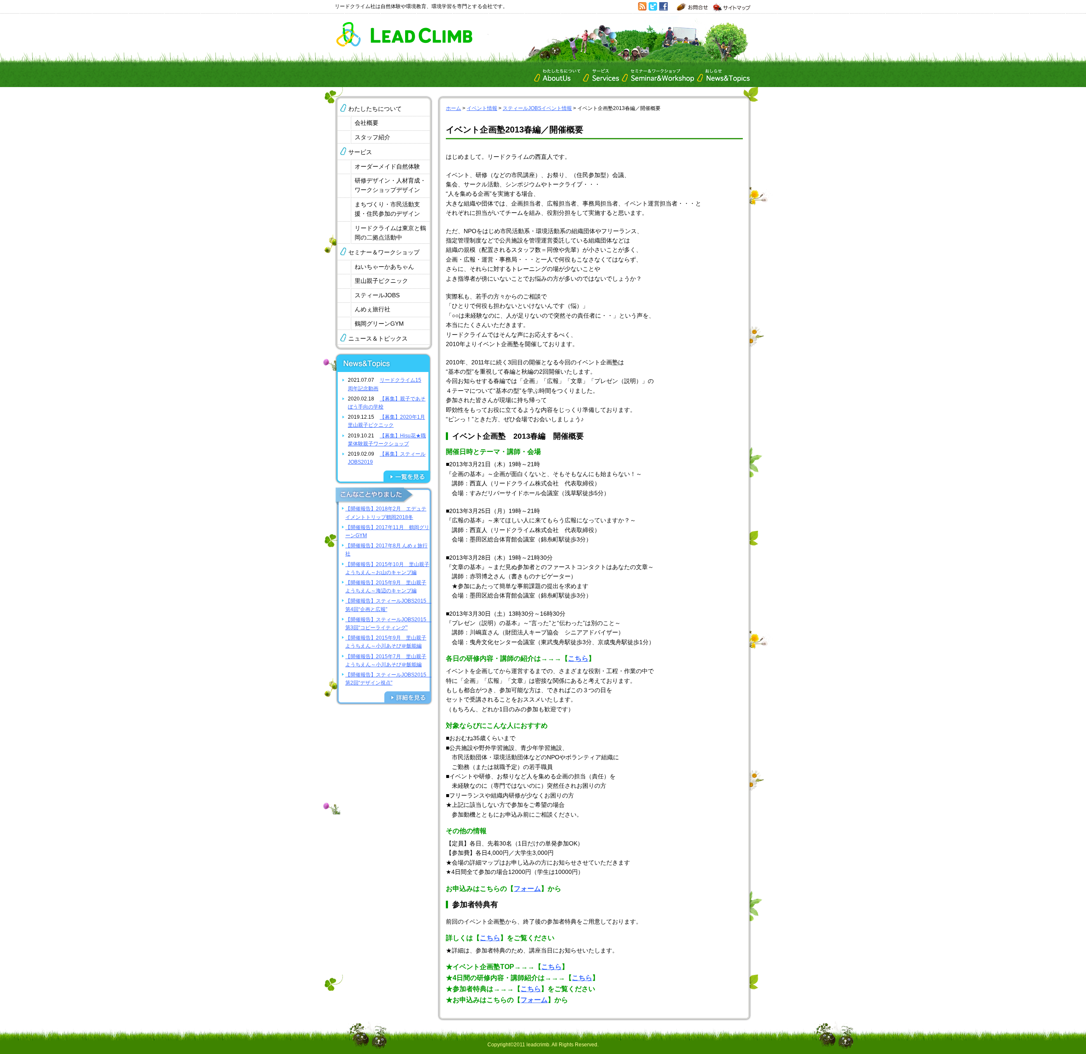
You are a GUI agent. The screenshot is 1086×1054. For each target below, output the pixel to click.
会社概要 (366, 122)
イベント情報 (482, 108)
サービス (360, 152)
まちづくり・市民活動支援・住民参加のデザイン (387, 209)
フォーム (527, 888)
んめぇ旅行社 (372, 309)
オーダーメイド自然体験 (387, 166)
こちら (578, 658)
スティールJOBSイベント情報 (537, 108)
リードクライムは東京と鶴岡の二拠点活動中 (390, 233)
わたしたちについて (375, 108)
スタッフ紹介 (372, 137)
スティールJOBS (377, 295)
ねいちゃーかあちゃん (384, 266)
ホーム (453, 108)
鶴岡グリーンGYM (379, 323)
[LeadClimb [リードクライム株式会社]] (404, 44)
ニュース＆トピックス (378, 338)
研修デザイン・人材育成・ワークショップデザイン (390, 185)
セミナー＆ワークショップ (384, 252)
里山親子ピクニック (381, 280)
